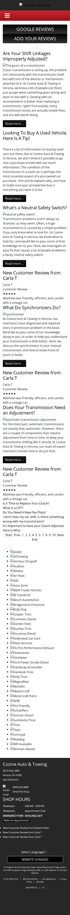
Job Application (49, 879)
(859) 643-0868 (21, 787)
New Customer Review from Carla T (32, 275)
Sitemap (39, 881)
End (34, 539)
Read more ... (14, 124)
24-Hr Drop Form (11, 879)
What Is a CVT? (13, 508)
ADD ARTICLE (31, 887)
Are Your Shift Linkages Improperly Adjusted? (26, 56)
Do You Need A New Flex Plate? (24, 512)
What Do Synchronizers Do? (31, 307)
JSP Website (51, 870)
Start (8, 535)
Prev (17, 535)
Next (60, 535)
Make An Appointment (16, 820)
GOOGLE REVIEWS (35, 29)
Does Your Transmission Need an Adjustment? (34, 410)
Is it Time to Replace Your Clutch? (26, 503)
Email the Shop (21, 791)
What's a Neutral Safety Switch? (35, 207)
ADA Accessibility (30, 879)
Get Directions (10, 779)
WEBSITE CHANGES (35, 859)
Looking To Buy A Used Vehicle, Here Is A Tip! (35, 135)
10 (54, 535)
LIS (43, 887)
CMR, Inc (39, 870)
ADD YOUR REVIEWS (35, 38)
